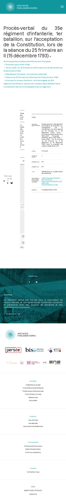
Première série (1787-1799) (18, 64)
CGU (33, 487)
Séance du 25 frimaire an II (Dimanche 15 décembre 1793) (32, 77)
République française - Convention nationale (26, 74)
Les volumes (33, 420)
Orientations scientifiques (33, 388)
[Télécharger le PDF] (4, 181)
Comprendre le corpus (33, 446)
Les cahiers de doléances (33, 426)
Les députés (33, 423)
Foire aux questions (33, 452)
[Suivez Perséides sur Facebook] (29, 282)
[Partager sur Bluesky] (12, 183)
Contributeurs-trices (33, 394)
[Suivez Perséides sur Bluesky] (36, 282)
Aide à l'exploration (33, 449)
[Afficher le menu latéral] (24, 161)
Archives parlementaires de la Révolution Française (27, 61)
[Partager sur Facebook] (7, 183)
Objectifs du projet (33, 385)
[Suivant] (23, 242)
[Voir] (50, 55)
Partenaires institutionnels (33, 391)
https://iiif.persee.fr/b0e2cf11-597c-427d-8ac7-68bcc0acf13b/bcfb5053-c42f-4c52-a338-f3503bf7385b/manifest (52, 181)
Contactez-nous (33, 472)
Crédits (33, 494)
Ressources (33, 397)
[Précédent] (23, 236)
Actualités (33, 400)
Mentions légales (33, 490)
